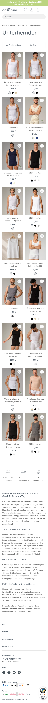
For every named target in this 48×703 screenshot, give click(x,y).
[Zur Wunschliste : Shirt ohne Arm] (42, 146)
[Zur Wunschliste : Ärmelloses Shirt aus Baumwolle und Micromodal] (19, 55)
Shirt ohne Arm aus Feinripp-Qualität (35, 264)
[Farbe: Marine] (37, 138)
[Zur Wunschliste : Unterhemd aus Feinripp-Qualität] (42, 326)
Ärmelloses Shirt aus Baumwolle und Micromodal (12, 84)
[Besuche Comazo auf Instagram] (8, 672)
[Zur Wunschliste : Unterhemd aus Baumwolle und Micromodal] (42, 55)
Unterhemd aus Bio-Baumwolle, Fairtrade (13, 400)
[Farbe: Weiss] (9, 93)
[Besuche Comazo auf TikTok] (19, 672)
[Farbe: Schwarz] (13, 93)
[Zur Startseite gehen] (9, 9)
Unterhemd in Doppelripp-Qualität (13, 219)
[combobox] (25, 16)
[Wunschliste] (25, 10)
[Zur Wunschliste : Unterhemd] (19, 100)
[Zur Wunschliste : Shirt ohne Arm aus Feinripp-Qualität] (42, 236)
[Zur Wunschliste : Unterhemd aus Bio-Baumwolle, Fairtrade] (19, 372)
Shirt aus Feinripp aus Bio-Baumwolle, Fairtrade (35, 129)
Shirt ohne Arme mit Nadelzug (12, 264)
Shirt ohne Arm (35, 173)
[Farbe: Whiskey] (16, 93)
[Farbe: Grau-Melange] (35, 180)
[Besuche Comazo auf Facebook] (3, 672)
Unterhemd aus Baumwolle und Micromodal (35, 84)
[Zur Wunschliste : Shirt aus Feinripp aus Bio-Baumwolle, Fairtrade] (42, 100)
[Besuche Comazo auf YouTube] (14, 672)
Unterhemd (12, 128)
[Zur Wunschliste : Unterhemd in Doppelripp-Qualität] (19, 191)
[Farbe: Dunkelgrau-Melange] (13, 316)
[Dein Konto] (32, 10)
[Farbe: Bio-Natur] (34, 138)
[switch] (43, 697)
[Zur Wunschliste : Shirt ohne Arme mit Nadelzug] (19, 236)
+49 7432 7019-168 (13, 659)
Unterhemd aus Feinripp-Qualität (35, 355)
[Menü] (44, 10)
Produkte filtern (15, 45)
